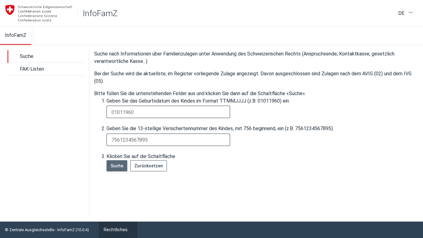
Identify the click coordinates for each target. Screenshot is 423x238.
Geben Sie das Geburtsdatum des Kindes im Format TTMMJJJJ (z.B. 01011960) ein (198, 101)
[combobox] (400, 12)
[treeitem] (45, 56)
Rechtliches (116, 229)
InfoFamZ (100, 13)
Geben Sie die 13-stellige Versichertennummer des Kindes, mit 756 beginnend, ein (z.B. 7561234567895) (220, 128)
